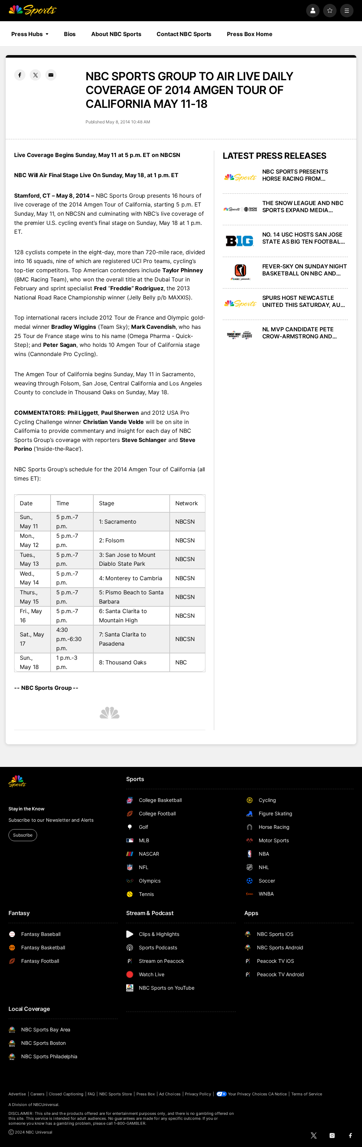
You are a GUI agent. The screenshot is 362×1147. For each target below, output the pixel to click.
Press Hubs (27, 33)
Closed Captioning (66, 1093)
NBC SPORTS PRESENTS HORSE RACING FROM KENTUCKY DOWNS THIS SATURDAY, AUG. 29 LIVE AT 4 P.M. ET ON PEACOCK (304, 175)
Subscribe (23, 835)
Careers (37, 1093)
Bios (70, 33)
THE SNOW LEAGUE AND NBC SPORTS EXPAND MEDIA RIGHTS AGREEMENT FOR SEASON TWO (303, 206)
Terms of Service (306, 1093)
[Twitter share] (35, 75)
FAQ (91, 1093)
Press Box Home (249, 33)
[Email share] (51, 75)
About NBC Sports (116, 33)
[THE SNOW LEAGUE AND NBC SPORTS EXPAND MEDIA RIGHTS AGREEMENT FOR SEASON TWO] (240, 209)
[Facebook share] (19, 75)
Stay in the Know (26, 808)
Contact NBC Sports (184, 33)
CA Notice (277, 1093)
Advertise (17, 1093)
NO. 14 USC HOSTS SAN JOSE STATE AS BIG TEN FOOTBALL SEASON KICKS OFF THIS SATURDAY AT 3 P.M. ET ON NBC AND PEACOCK (303, 238)
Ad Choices (170, 1093)
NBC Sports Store (115, 1093)
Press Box (145, 1093)
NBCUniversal (46, 1104)
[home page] (32, 10)
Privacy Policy (198, 1093)
